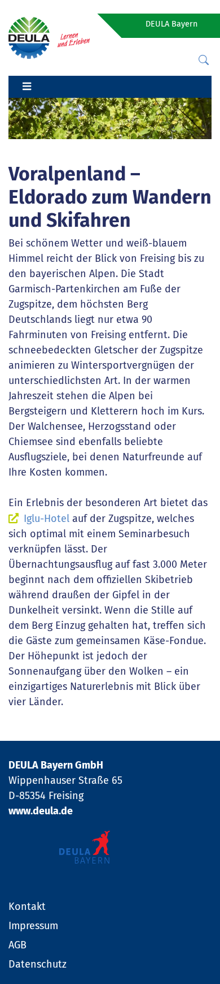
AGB (17, 945)
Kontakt (27, 906)
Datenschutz (37, 964)
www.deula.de (40, 811)
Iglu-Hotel (46, 518)
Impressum (33, 926)
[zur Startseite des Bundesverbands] (49, 37)
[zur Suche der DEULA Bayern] (204, 60)
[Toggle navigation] (26, 87)
